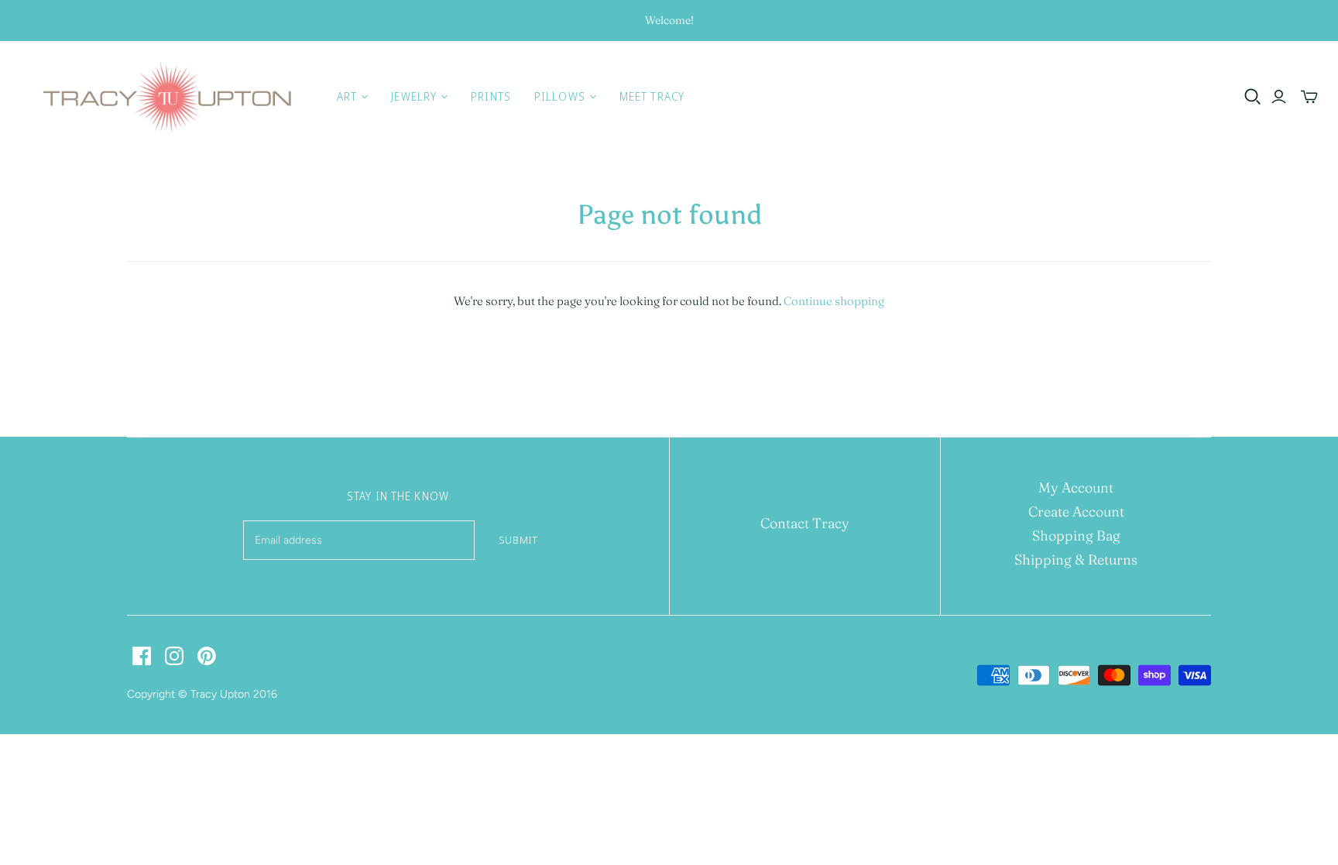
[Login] (1279, 97)
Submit (518, 540)
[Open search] (1252, 96)
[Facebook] (141, 656)
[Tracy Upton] (166, 97)
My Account (1075, 487)
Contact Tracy (804, 523)
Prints (491, 96)
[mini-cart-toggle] (1309, 97)
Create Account (1076, 511)
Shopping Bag (1076, 535)
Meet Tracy (651, 96)
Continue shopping (834, 300)
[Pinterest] (206, 656)
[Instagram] (174, 656)
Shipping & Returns (1075, 559)
